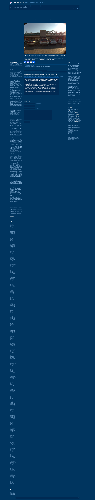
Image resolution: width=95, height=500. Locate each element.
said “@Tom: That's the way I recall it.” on (16, 165)
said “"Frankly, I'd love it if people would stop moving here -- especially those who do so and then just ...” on (16, 119)
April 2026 (11, 227)
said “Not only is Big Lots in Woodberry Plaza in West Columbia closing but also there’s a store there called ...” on (16, 76)
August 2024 (12, 251)
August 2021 (12, 293)
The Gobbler (70, 133)
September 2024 (13, 250)
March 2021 (12, 299)
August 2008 (12, 477)
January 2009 (12, 471)
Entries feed (12, 492)
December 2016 (12, 359)
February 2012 (12, 428)
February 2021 (12, 300)
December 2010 (12, 444)
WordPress (44, 497)
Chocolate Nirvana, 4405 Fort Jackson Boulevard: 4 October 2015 (36, 70)
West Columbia (71, 95)
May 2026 (11, 226)
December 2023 (12, 260)
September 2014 (13, 391)
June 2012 (11, 423)
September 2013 (13, 405)
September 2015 (13, 377)
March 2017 (12, 356)
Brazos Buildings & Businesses (73, 138)
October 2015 (12, 376)
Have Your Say (44, 6)
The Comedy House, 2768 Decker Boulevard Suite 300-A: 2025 (16, 205)
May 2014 (11, 396)
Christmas (73, 68)
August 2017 (12, 350)
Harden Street (74, 79)
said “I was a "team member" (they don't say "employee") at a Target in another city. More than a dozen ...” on (16, 114)
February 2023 (12, 272)
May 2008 (11, 481)
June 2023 (11, 267)
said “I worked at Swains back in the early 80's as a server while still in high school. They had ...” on (16, 188)
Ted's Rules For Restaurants (16, 7)
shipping (46, 66)
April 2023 (11, 270)
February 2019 (12, 329)
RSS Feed (75, 8)
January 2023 (12, 273)
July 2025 (11, 238)
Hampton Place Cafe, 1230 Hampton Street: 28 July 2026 (74, 121)
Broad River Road (73, 64)
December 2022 (12, 274)
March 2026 (12, 228)
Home (11, 6)
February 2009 (12, 470)
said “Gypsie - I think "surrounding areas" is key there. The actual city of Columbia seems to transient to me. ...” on (16, 131)
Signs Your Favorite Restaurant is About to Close (68, 6)
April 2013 (11, 411)
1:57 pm (31, 97)
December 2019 (12, 317)
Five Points (73, 73)
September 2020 (13, 306)
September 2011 (12, 434)
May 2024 (11, 254)
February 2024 (12, 258)
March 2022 (12, 285)
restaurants (73, 87)
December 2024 (12, 246)
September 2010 (13, 448)
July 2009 (11, 464)
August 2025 (12, 237)
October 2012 (12, 418)
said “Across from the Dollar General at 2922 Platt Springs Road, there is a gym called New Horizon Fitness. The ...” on (16, 162)
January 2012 (12, 429)
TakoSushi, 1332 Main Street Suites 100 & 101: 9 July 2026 (16, 207)
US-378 (79, 94)
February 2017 (12, 357)
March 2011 (12, 441)
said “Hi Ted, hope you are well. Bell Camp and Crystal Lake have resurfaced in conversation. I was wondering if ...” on (16, 147)
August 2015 (12, 378)
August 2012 (12, 421)
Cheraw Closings (71, 139)
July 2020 (11, 309)
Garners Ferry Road (72, 76)
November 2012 (12, 417)
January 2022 (12, 287)
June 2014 (11, 395)
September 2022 (13, 278)
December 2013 (12, 402)
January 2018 (12, 344)
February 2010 (12, 456)
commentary (12, 219)
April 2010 (11, 454)
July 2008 (11, 478)
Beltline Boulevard (71, 63)
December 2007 (12, 487)
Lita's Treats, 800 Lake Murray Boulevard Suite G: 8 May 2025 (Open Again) (73, 104)
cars (79, 67)
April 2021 (11, 298)
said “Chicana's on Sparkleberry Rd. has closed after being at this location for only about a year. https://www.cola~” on (16, 102)
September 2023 (13, 264)
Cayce (69, 68)
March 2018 (12, 342)
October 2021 (12, 291)
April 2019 (11, 326)
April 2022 (11, 284)
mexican (70, 83)
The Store (25, 7)
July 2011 (11, 436)
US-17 (75, 94)
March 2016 (12, 370)
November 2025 (12, 233)
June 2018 (11, 338)
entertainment (78, 72)
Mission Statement (52, 6)
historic (70, 80)
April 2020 (11, 312)
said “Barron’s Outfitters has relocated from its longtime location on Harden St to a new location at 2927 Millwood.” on (16, 97)
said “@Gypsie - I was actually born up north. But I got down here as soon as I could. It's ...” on (16, 94)
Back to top (76, 497)
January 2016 (12, 372)
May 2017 (11, 353)
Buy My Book (27, 6)
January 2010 (12, 457)
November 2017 (12, 346)
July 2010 (11, 450)
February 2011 (12, 442)
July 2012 (11, 422)
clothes (76, 68)
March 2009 (12, 469)
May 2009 (11, 467)
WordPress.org (12, 494)
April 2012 (11, 425)
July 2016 (11, 365)
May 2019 (11, 325)
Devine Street (71, 72)
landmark (79, 80)
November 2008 (12, 474)
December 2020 (12, 303)
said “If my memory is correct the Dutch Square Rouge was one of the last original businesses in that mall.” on (16, 198)
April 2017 (11, 355)
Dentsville (75, 71)
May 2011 (11, 438)
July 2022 (11, 280)
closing (32, 20)
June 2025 (11, 239)
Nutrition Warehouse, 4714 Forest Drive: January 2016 (39, 19)
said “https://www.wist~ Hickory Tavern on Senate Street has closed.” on (16, 69)
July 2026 (11, 224)
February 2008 (12, 484)
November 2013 (12, 403)
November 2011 (12, 431)
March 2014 (12, 398)
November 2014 (12, 389)
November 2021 (12, 290)
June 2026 (11, 225)
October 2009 (12, 461)
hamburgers (70, 78)
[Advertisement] (47, 14)
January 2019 (12, 330)
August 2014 (12, 392)
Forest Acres (37, 66)
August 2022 (12, 279)
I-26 (74, 80)
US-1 (73, 94)
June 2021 (11, 296)
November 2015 (12, 375)
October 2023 (12, 263)
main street (76, 82)
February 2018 (12, 343)
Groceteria (70, 132)
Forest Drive (42, 66)
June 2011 (11, 437)
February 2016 (12, 371)
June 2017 (11, 352)
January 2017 (12, 358)
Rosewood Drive (71, 88)
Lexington (70, 82)
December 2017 (12, 345)
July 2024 (11, 252)
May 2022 (11, 283)
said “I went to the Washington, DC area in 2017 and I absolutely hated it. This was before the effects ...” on (16, 85)
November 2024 (12, 247)
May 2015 (11, 382)
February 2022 (12, 286)
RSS (35, 76)
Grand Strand (74, 77)
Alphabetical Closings (18, 6)
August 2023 (12, 265)
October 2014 (12, 390)
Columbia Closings (18, 2)
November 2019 (12, 318)
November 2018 (12, 332)
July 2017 (11, 351)
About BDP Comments (14, 201)
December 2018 (12, 331)
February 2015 (12, 385)
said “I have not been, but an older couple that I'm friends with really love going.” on (16, 81)
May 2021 (11, 297)
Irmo (76, 80)
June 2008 (11, 480)
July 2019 (11, 323)
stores (49, 66)
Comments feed (12, 493)
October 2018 (12, 333)
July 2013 (11, 408)
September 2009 (13, 462)
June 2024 (11, 253)
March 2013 (12, 412)
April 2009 (11, 468)
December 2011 (12, 430)
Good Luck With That (35, 6)
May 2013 (11, 410)
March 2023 (12, 271)
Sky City (69, 136)
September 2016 (13, 363)
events (69, 73)
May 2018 (11, 339)
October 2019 (12, 319)
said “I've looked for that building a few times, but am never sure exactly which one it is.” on (16, 169)
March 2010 (12, 455)
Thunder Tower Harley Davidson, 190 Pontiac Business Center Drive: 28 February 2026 (74, 118)
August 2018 (12, 336)
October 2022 (12, 277)
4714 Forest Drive (32, 66)
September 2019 (13, 320)
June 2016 (11, 366)
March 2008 (12, 483)
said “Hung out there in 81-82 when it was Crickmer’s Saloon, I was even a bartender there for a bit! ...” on (16, 182)
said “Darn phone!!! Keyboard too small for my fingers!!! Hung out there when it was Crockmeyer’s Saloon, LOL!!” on (16, 174)
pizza (72, 85)
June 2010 (11, 451)
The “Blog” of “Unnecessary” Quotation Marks (73, 131)
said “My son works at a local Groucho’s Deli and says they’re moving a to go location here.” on (16, 127)
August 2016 (12, 364)
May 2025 (11, 240)
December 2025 (12, 232)
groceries (78, 77)
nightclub (74, 83)
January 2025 (12, 245)
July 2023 (11, 266)
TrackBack (40, 76)
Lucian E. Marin (35, 497)
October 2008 (12, 475)
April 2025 (11, 241)
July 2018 (11, 337)
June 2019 (11, 324)
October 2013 (12, 404)
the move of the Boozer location (39, 55)
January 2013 (12, 415)
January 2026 (12, 231)
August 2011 (12, 435)
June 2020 (11, 310)
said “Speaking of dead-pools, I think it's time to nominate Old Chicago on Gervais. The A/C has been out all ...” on (16, 123)
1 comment (58, 19)
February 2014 (12, 399)
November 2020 (12, 304)
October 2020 (12, 305)
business (74, 67)
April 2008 (11, 482)
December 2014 (12, 388)
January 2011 (12, 443)
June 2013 (11, 409)
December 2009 (12, 458)
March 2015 (12, 384)
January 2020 (12, 316)
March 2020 (12, 313)
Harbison (74, 78)
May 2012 (11, 424)
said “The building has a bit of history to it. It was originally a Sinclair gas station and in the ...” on (16, 136)
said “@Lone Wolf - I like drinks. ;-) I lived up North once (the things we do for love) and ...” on (16, 110)
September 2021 (13, 292)
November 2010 (12, 445)
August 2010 (12, 449)
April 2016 (11, 369)
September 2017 (13, 349)
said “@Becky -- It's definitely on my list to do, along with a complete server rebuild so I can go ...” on (16, 140)
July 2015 (11, 379)
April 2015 (11, 383)
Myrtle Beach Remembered (73, 137)
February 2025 (12, 244)
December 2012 (12, 416)
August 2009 (12, 463)
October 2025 (12, 234)
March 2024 (12, 257)
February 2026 (12, 230)
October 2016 (12, 362)
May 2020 (11, 311)
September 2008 (13, 476)
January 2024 (12, 259)
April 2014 (11, 397)
